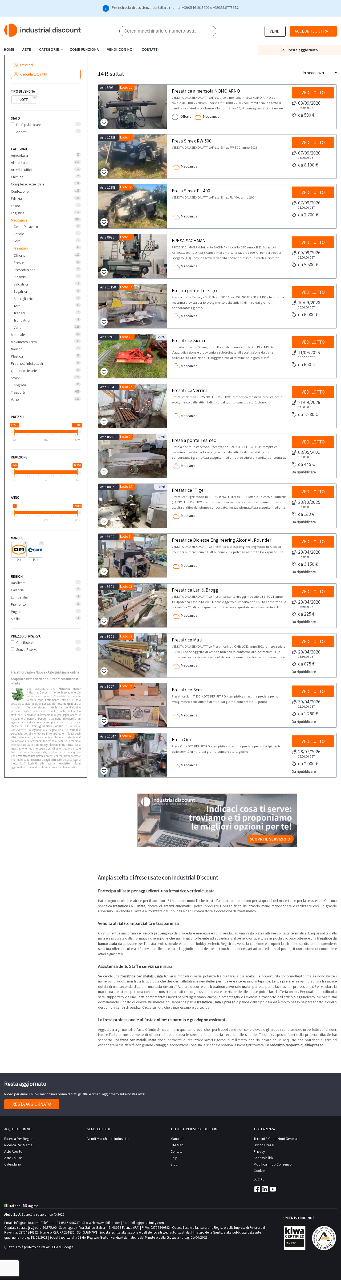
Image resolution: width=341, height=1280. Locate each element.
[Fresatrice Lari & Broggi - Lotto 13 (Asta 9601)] (132, 606)
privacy (259, 1151)
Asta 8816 (107, 487)
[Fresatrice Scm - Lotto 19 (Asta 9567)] (132, 705)
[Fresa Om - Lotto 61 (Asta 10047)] (132, 755)
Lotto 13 (126, 586)
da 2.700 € (308, 215)
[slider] (14, 432)
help (173, 1157)
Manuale (176, 1138)
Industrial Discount (43, 30)
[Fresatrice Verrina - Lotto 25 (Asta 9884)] (132, 406)
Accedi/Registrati (313, 31)
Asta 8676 (107, 237)
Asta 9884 (107, 387)
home (9, 49)
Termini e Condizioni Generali (276, 1138)
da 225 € (306, 614)
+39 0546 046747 (67, 1222)
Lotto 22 (126, 636)
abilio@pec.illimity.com (146, 1222)
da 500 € (306, 115)
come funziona (84, 49)
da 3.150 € (308, 564)
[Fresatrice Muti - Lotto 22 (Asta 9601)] (132, 655)
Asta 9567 (107, 686)
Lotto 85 (126, 486)
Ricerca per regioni (19, 1138)
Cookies (260, 1170)
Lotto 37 (126, 287)
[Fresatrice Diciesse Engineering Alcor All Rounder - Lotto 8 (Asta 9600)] (132, 556)
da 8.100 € (308, 165)
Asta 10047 (108, 736)
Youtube (273, 1189)
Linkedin (265, 1189)
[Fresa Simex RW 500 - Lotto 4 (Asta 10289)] (132, 156)
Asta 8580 (107, 437)
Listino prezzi (264, 1145)
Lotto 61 (126, 736)
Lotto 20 (126, 337)
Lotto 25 (126, 87)
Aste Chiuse (13, 1157)
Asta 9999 (106, 337)
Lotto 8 (125, 536)
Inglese (33, 1206)
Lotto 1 (125, 237)
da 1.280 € (308, 414)
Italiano (15, 1206)
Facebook (257, 1189)
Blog (173, 1164)
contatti (150, 49)
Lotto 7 (125, 436)
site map (177, 1145)
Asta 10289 (108, 137)
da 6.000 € (308, 314)
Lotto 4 (125, 137)
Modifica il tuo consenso (273, 1164)
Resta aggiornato (31, 1104)
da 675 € (306, 664)
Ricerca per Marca (18, 1145)
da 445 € (306, 464)
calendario (12, 1164)
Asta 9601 (107, 586)
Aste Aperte (13, 1151)
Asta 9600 (107, 536)
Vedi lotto (313, 93)
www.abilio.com (108, 1222)
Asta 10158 (108, 287)
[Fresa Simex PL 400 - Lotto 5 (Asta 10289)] (132, 206)
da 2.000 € (308, 763)
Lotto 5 (125, 187)
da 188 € (306, 514)
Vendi (275, 31)
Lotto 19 (126, 686)
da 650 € (306, 364)
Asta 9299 (106, 87)
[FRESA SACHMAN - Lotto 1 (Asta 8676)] (132, 256)
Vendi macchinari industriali (108, 1138)
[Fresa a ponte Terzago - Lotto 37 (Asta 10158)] (132, 306)
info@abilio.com (26, 1222)
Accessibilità (263, 1157)
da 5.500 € (308, 264)
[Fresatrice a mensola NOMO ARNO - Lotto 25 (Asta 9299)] (132, 107)
